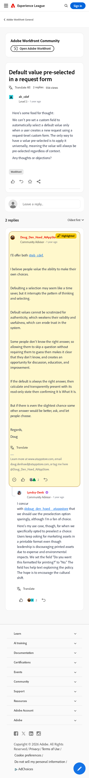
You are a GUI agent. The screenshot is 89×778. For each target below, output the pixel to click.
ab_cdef (24, 96)
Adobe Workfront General (19, 19)
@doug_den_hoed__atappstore (46, 508)
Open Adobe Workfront (35, 48)
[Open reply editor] (44, 204)
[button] (22, 87)
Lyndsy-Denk (35, 492)
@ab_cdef (36, 255)
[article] (44, 359)
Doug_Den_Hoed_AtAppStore (39, 237)
